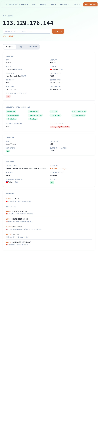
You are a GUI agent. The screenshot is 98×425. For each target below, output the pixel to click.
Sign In (79, 4)
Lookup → (58, 31)
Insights (63, 4)
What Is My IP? (9, 36)
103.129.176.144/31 (58, 169)
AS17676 (9, 234)
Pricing (43, 4)
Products (22, 4)
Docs (34, 4)
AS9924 (8, 199)
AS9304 (8, 219)
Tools (52, 4)
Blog (74, 4)
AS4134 (8, 242)
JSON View (32, 47)
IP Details (9, 47)
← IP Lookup (8, 16)
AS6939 (8, 227)
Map (20, 47)
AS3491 (8, 211)
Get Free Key (90, 4)
